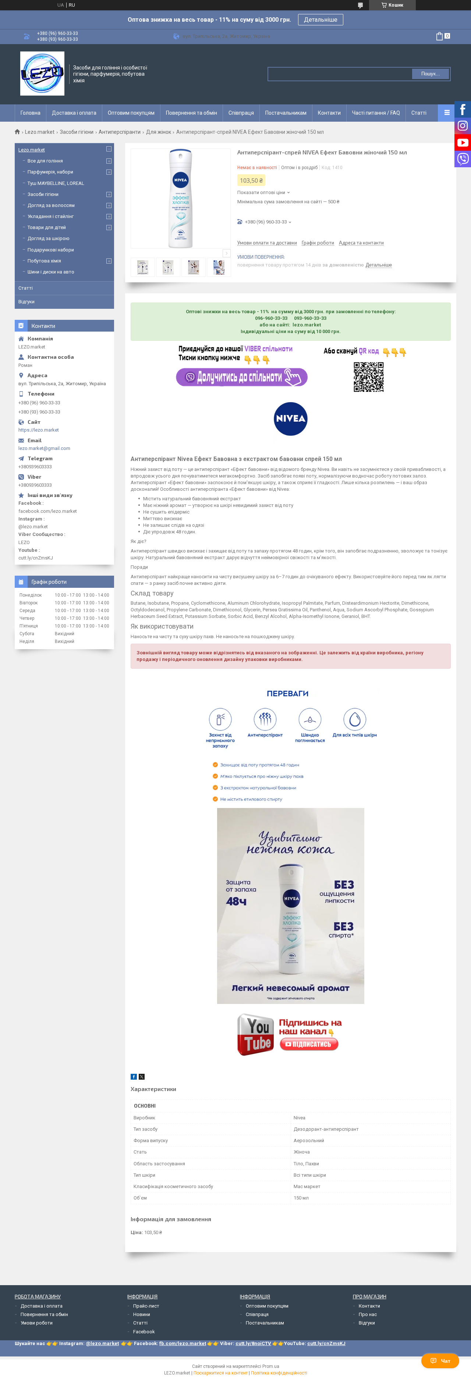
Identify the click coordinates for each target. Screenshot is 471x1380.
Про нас (368, 1314)
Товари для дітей (47, 227)
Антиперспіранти (120, 132)
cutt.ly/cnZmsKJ (326, 1343)
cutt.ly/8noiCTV (253, 1343)
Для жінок (158, 132)
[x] (142, 1078)
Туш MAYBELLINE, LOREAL (56, 183)
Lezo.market (39, 132)
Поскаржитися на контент (221, 1373)
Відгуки (26, 301)
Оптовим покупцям (131, 113)
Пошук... (430, 73)
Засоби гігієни (76, 132)
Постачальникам (286, 113)
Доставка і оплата (74, 113)
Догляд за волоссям (51, 205)
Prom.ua (270, 1366)
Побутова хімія (44, 261)
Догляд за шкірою (49, 238)
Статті (418, 113)
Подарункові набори (51, 250)
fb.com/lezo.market (182, 1343)
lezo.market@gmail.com (44, 448)
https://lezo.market (38, 430)
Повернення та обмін (191, 113)
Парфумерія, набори (50, 172)
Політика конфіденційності (279, 1373)
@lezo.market (102, 1343)
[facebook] (134, 1078)
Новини (141, 1314)
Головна (30, 113)
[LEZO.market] (42, 73)
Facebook (144, 1331)
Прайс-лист (146, 1306)
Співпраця (241, 113)
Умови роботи (37, 1323)
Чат (445, 1361)
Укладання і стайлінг (51, 216)
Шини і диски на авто (51, 272)
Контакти (329, 113)
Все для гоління (45, 161)
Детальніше (320, 19)
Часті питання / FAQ (376, 113)
